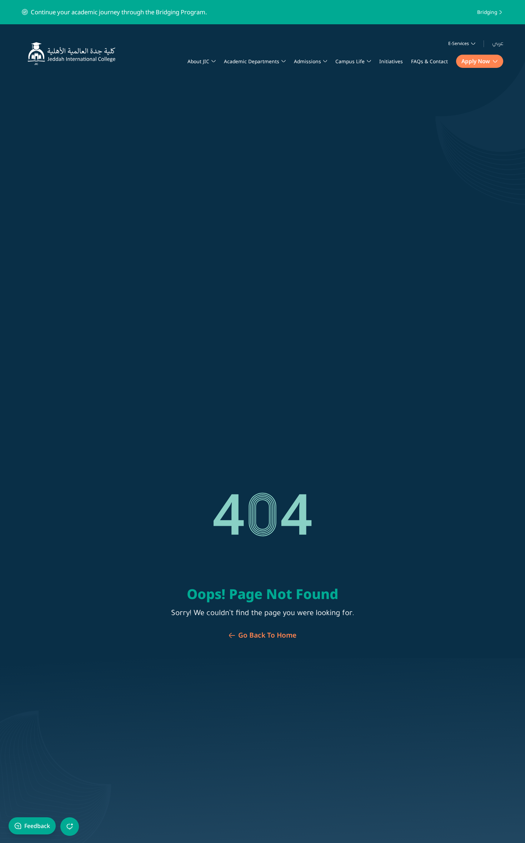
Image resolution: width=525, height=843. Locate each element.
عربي (497, 43)
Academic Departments (251, 61)
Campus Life (350, 61)
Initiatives (391, 61)
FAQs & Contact (429, 61)
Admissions (307, 61)
